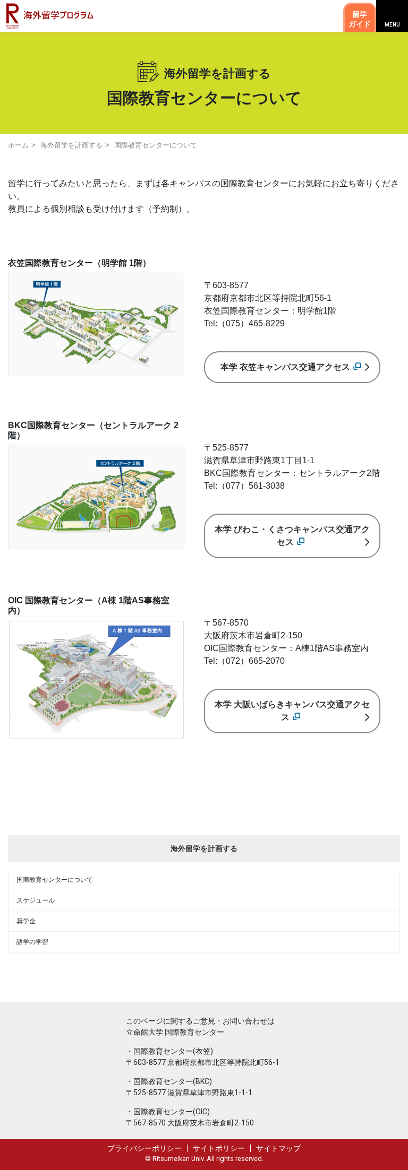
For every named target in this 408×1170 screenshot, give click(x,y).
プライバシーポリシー (144, 1148)
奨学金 (26, 921)
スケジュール (35, 900)
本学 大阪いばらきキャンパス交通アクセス (292, 711)
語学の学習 (32, 942)
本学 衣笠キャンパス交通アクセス (285, 366)
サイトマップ (278, 1148)
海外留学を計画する (71, 145)
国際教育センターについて (54, 879)
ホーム (18, 145)
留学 (359, 19)
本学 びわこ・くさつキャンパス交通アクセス (292, 536)
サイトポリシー (219, 1148)
